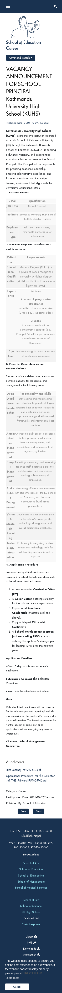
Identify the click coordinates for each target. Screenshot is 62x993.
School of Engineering (31, 876)
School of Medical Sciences (31, 888)
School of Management (31, 882)
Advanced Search (20, 58)
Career (12, 47)
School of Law (31, 900)
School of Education (23, 42)
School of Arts (31, 863)
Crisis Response (31, 924)
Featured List (31, 918)
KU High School (31, 912)
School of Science (31, 906)
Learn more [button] (12, 977)
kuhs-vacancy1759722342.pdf (23, 770)
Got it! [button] (17, 986)
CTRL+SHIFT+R (31, 973)
